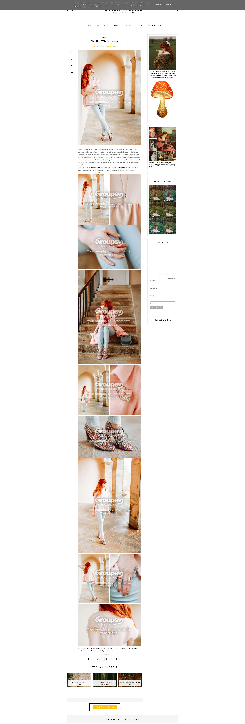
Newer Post (100, 707)
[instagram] (78, 10)
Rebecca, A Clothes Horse (102, 46)
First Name (153, 288)
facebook (111, 719)
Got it (168, 5)
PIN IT (119, 659)
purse (105, 651)
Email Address (155, 281)
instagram (135, 719)
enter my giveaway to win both (125, 167)
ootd (104, 37)
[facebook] (69, 10)
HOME (88, 25)
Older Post (110, 707)
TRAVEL (128, 25)
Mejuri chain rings (113, 651)
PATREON (138, 25)
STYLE (106, 25)
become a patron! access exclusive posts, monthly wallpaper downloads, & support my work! (162, 165)
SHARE (92, 659)
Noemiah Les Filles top (121, 648)
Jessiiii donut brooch (108, 648)
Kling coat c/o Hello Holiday (90, 648)
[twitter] (73, 10)
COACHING (117, 25)
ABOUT (97, 25)
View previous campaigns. (158, 304)
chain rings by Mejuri (95, 167)
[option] (79, 681)
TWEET (101, 659)
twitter (123, 719)
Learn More (159, 5)
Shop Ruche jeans (93, 651)
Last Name (153, 295)
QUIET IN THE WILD (153, 25)
